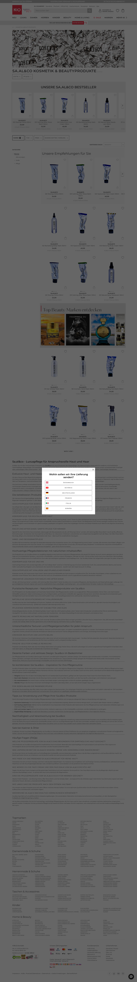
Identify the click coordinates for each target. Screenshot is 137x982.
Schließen (93, 469)
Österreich (68, 482)
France (68, 498)
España (68, 508)
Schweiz (68, 487)
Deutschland (68, 493)
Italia (68, 503)
